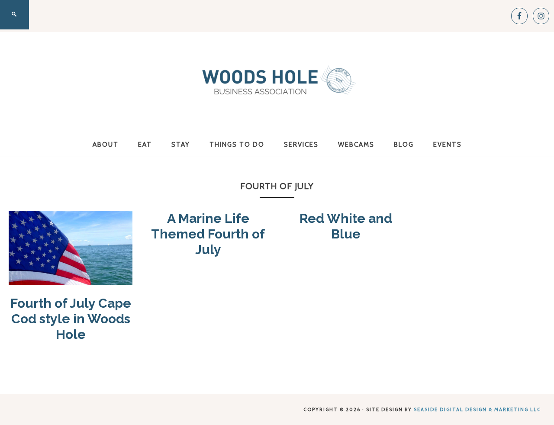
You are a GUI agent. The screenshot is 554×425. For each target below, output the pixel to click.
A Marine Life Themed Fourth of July (208, 234)
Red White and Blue (346, 226)
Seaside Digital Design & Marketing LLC (477, 409)
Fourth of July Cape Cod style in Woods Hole (70, 319)
